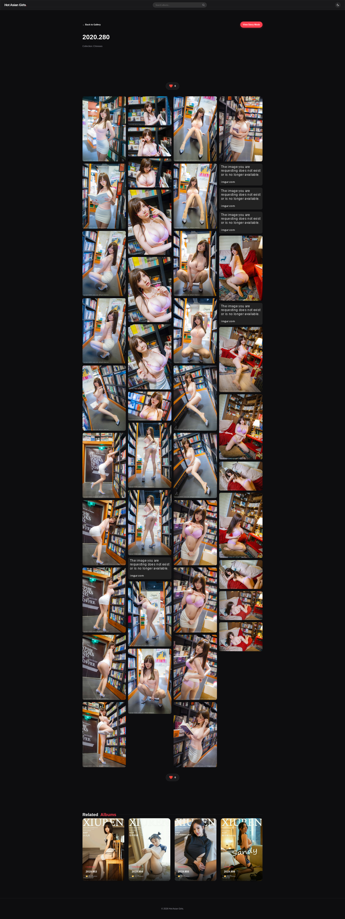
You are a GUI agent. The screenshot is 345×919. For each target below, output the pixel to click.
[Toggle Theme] (338, 5)
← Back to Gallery (91, 24)
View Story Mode (251, 24)
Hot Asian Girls (15, 5)
